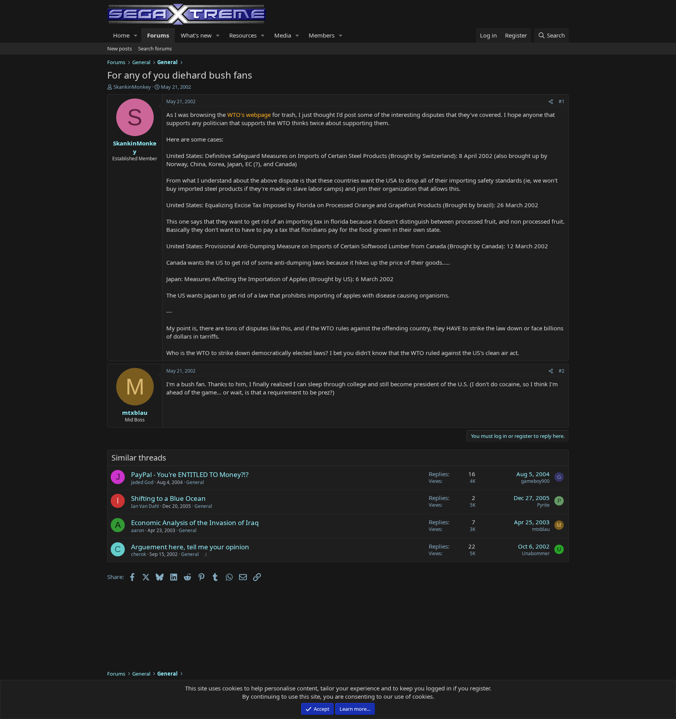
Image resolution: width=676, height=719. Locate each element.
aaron (137, 530)
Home (121, 35)
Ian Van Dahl (145, 506)
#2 (562, 371)
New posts (119, 48)
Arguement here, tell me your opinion (190, 546)
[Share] (551, 101)
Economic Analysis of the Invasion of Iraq (195, 522)
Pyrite (543, 505)
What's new (196, 35)
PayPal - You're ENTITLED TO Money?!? (189, 474)
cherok (138, 554)
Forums (158, 35)
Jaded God (142, 482)
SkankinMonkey (132, 86)
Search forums (155, 48)
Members (321, 35)
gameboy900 (535, 481)
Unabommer (536, 553)
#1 (562, 101)
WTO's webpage (249, 114)
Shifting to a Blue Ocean (168, 498)
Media (282, 35)
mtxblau (541, 529)
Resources (243, 35)
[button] (135, 35)
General (195, 482)
